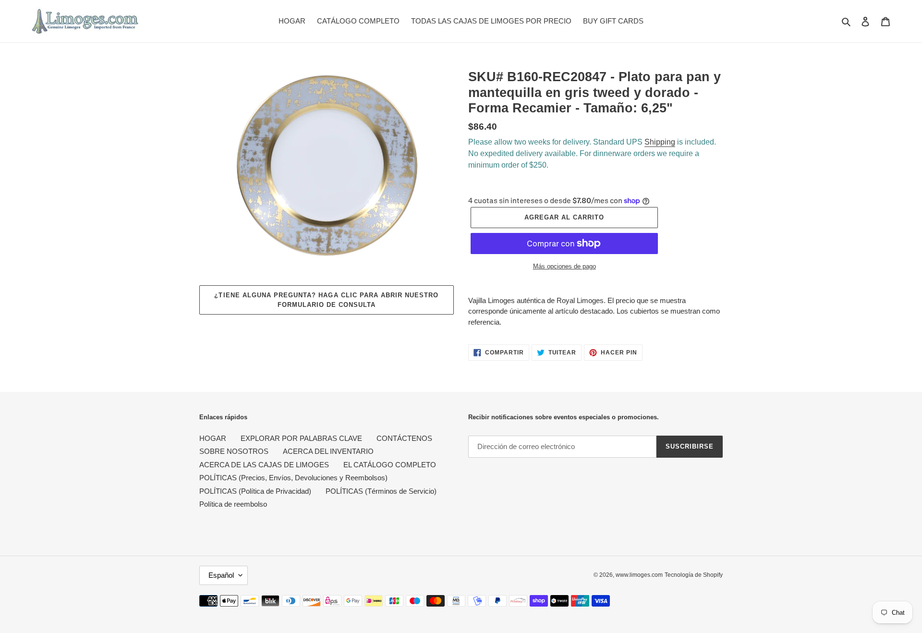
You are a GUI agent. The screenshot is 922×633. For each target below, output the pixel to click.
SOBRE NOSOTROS (233, 451)
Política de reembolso (233, 504)
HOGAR (212, 438)
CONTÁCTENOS (404, 438)
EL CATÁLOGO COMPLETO (389, 465)
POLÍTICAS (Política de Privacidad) (255, 491)
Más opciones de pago (564, 266)
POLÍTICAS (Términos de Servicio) (381, 491)
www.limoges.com (639, 575)
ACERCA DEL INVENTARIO (328, 451)
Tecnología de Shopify (694, 575)
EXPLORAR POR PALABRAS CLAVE (301, 438)
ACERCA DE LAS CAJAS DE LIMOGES (264, 465)
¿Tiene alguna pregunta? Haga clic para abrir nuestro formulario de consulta (326, 300)
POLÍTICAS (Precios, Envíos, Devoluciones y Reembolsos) (293, 478)
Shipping (659, 142)
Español (221, 575)
